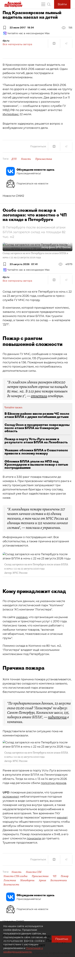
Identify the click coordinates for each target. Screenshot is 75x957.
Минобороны (27, 880)
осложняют (11, 796)
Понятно (61, 939)
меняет (62, 817)
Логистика (9, 880)
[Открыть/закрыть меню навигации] (43, 4)
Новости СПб (33, 872)
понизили (34, 838)
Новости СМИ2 (13, 195)
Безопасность (11, 884)
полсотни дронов (53, 783)
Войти (62, 4)
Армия (42, 880)
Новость (26, 159)
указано (22, 617)
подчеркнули (57, 717)
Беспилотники (58, 880)
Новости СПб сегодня (15, 876)
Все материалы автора (17, 44)
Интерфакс (11, 114)
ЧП (54, 876)
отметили (39, 396)
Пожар (64, 876)
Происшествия (43, 159)
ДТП (14, 159)
